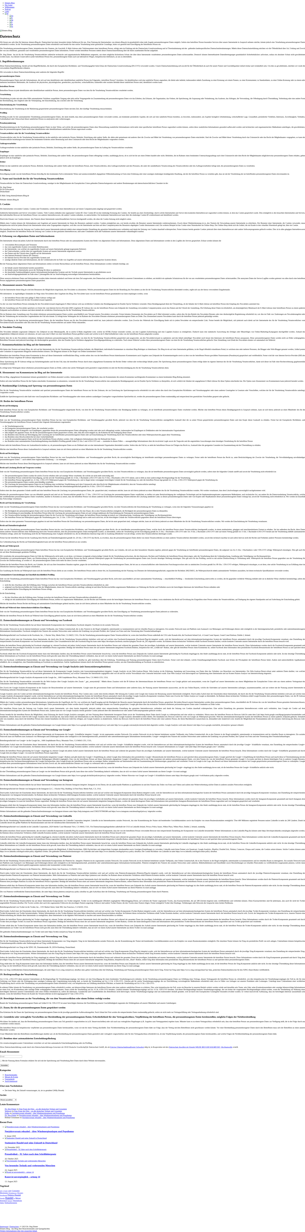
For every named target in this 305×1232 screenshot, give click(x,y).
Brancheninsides (11, 1075)
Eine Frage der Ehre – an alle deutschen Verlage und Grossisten (43, 1109)
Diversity (20, 1193)
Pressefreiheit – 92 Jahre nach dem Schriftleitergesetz (30, 1154)
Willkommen (9, 7)
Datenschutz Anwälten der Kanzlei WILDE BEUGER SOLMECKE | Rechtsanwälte (200, 1047)
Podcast (8, 9)
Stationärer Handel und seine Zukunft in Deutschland (31, 1143)
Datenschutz (14, 1227)
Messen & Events (11, 1077)
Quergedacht (9, 1079)
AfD (1, 1191)
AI (3, 1191)
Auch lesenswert (11, 1081)
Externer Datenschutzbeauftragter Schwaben (127, 1047)
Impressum (4, 1227)
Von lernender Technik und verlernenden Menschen (30, 1165)
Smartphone (17, 1201)
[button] (18, 1231)
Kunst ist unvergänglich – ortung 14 (22, 1177)
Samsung (10, 1200)
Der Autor (8, 5)
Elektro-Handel (14, 1195)
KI (14, 1198)
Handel (9, 1197)
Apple (6, 1191)
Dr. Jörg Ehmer (10, 1109)
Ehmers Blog (10, 3)
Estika (7, 1113)
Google (2, 1198)
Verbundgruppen (11, 1203)
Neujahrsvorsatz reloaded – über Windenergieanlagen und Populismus (38, 1113)
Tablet (2, 1203)
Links (7, 11)
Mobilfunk (3, 1201)
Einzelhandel (3, 1195)
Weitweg (8, 1111)
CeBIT (10, 1191)
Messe (18, 1198)
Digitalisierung (13, 1193)
